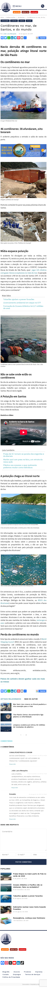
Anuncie (17, 972)
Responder (12, 764)
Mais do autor (31, 699)
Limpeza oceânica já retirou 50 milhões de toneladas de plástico (29, 726)
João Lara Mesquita (9, 34)
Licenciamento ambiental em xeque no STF (22, 303)
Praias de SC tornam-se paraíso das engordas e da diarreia (23, 455)
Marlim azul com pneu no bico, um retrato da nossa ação (23, 460)
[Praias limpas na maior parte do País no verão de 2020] (6, 876)
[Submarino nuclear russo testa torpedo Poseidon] (6, 910)
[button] (42, 6)
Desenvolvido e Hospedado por (31, 984)
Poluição (29, 20)
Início (2, 17)
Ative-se (25, 12)
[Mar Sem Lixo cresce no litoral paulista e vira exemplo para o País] (6, 707)
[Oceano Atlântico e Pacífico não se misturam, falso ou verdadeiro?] (6, 888)
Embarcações (10, 17)
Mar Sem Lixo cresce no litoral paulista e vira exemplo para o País (29, 705)
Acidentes (21, 17)
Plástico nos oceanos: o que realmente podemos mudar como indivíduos (20, 466)
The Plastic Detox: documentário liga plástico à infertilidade (28, 716)
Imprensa (38, 972)
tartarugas (41, 620)
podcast (22, 949)
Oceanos (22, 20)
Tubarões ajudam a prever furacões (18, 299)
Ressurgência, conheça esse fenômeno (29, 918)
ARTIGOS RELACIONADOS (11, 699)
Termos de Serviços (32, 974)
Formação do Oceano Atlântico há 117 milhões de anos (23, 307)
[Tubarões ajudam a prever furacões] (6, 898)
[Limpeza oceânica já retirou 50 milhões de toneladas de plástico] (6, 728)
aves (3, 623)
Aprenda (17, 12)
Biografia (6, 972)
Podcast (34, 12)
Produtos (27, 972)
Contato (6, 974)
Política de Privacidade (11, 977)
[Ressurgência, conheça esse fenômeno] (6, 921)
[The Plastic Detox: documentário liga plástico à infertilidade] (6, 717)
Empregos (17, 974)
